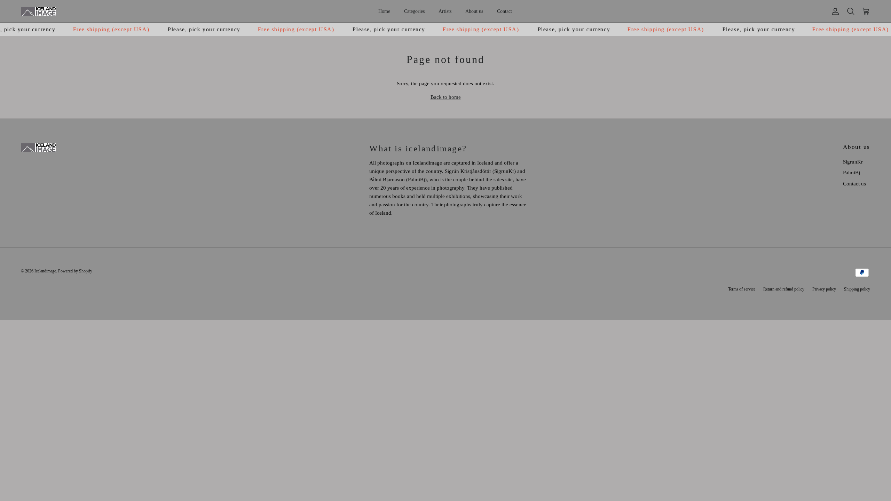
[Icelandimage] (38, 11)
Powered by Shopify (75, 271)
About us (474, 11)
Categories (414, 11)
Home (384, 11)
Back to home (446, 97)
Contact (504, 11)
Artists (445, 11)
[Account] (833, 11)
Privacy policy (824, 289)
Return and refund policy (783, 289)
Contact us (854, 183)
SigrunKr (853, 162)
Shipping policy (857, 289)
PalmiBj (851, 172)
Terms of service (741, 289)
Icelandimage (45, 271)
